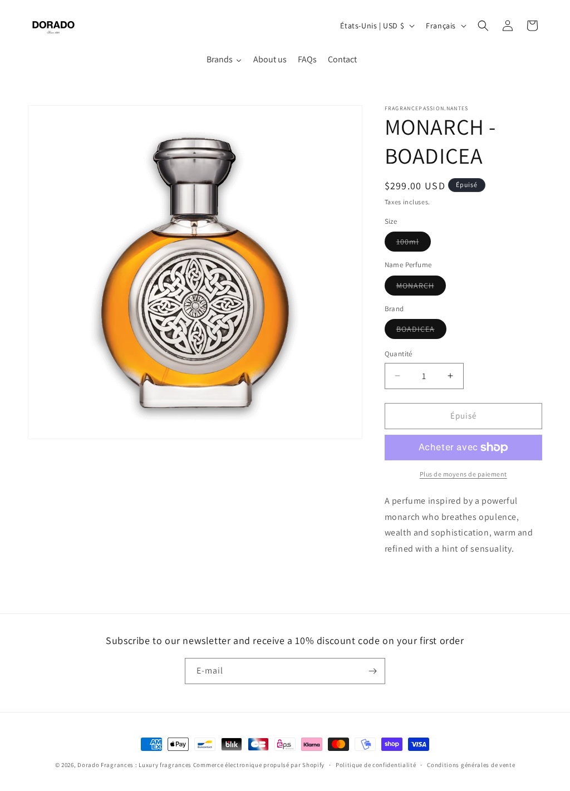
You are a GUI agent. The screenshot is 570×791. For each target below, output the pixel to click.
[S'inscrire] (372, 671)
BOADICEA (421, 331)
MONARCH (421, 288)
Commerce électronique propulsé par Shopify (259, 765)
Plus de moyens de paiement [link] (463, 474)
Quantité (398, 353)
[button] (483, 25)
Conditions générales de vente (471, 765)
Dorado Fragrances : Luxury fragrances (135, 765)
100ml (413, 244)
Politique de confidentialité (376, 765)
